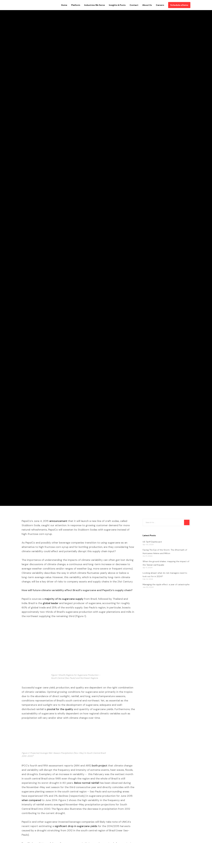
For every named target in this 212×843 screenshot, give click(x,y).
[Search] (187, 522)
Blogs (25, 246)
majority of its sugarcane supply (63, 599)
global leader (50, 603)
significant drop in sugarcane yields (76, 826)
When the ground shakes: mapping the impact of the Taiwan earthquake (166, 563)
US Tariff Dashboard (152, 541)
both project (99, 765)
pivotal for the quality (60, 709)
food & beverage (40, 246)
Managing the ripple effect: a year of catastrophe (166, 584)
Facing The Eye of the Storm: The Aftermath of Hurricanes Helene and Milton (165, 552)
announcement (58, 521)
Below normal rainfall (87, 783)
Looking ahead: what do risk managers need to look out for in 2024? (165, 575)
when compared (31, 800)
